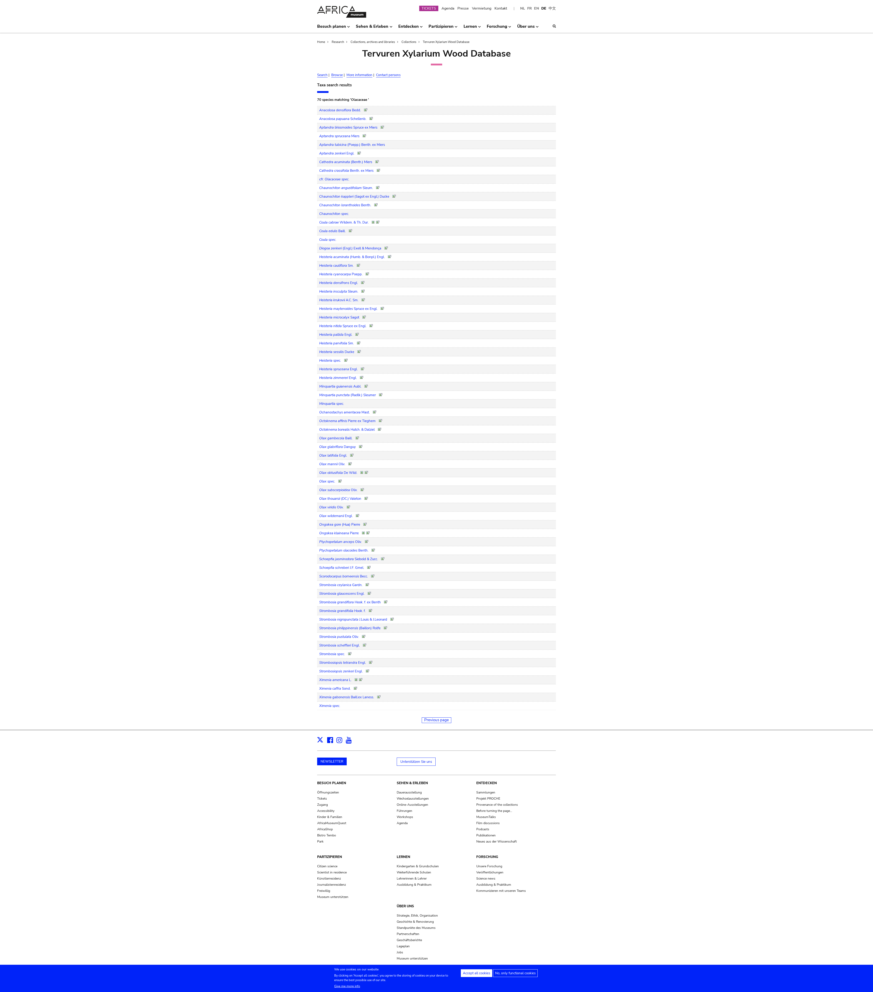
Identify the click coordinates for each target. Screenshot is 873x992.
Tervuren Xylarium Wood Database (446, 42)
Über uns (405, 906)
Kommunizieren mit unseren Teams (501, 891)
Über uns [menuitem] (526, 28)
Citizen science (327, 866)
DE (543, 8)
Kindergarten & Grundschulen (418, 866)
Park (320, 841)
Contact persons (388, 75)
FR (529, 8)
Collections (408, 42)
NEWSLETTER (332, 761)
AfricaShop (325, 829)
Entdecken (486, 783)
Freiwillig (323, 891)
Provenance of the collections (497, 805)
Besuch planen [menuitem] (331, 28)
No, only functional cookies (515, 973)
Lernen (403, 857)
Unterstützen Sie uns (416, 761)
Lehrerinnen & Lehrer (412, 878)
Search (322, 75)
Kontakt (500, 8)
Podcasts (482, 829)
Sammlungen (485, 792)
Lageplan (403, 946)
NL (522, 8)
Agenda (448, 8)
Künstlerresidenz (329, 878)
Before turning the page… (494, 811)
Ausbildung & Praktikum (414, 885)
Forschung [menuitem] (497, 28)
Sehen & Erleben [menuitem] (372, 28)
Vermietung (481, 8)
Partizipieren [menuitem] (441, 28)
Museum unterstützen (332, 897)
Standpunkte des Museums (416, 928)
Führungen (404, 811)
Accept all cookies (476, 973)
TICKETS (428, 8)
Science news (485, 878)
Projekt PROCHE (488, 798)
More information (359, 75)
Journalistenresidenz (331, 885)
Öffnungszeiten (328, 792)
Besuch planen (331, 783)
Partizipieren (329, 857)
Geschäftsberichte (409, 940)
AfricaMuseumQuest (331, 823)
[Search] (554, 26)
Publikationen (486, 835)
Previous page (436, 720)
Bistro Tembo (326, 835)
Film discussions (488, 823)
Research (338, 42)
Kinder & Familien (329, 817)
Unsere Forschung (489, 866)
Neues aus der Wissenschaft (496, 841)
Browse (337, 75)
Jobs (400, 952)
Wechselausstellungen (413, 798)
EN (536, 8)
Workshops (405, 817)
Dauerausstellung (409, 792)
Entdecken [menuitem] (408, 28)
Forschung (487, 857)
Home (321, 42)
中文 (552, 8)
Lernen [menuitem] (470, 28)
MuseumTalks (486, 817)
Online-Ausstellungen (412, 805)
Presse (463, 8)
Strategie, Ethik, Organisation (417, 915)
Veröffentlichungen (489, 872)
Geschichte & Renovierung (415, 922)
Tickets (322, 798)
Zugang (322, 805)
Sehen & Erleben (412, 783)
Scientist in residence (332, 872)
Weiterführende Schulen (414, 872)
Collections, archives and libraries (373, 42)
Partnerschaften (408, 934)
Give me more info (347, 986)
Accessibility (325, 811)
